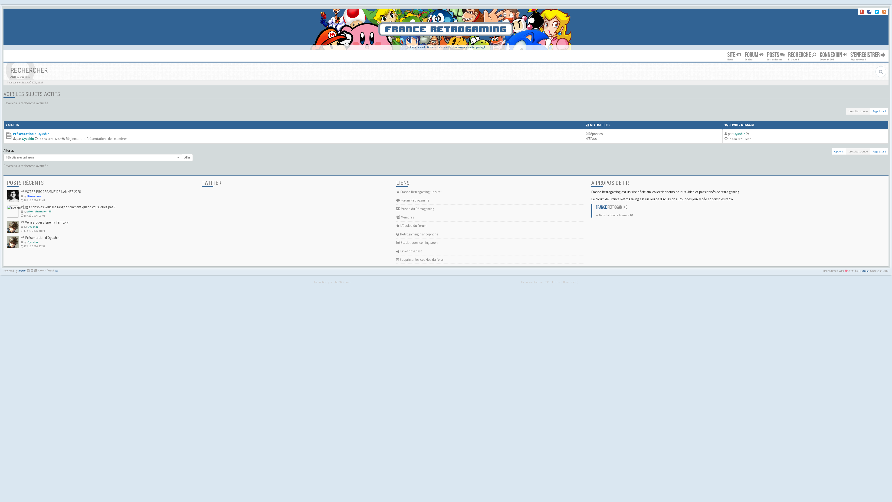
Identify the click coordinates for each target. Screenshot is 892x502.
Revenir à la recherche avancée (25, 103)
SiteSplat (864, 271)
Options (838, 151)
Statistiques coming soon (419, 242)
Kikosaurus (34, 196)
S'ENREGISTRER (865, 55)
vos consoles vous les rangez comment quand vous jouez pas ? (69, 207)
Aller (187, 157)
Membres (407, 217)
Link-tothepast (411, 251)
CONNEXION (831, 55)
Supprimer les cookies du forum (422, 259)
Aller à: (8, 150)
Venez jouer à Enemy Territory (46, 222)
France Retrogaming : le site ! (421, 192)
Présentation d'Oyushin (31, 134)
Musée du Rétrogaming (417, 209)
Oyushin (28, 138)
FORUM (752, 55)
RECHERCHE (800, 55)
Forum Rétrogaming (414, 200)
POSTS (773, 55)
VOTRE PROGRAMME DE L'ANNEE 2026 (52, 191)
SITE (731, 55)
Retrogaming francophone (418, 234)
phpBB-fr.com (342, 282)
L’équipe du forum (413, 225)
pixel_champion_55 (39, 211)
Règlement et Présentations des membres (97, 138)
